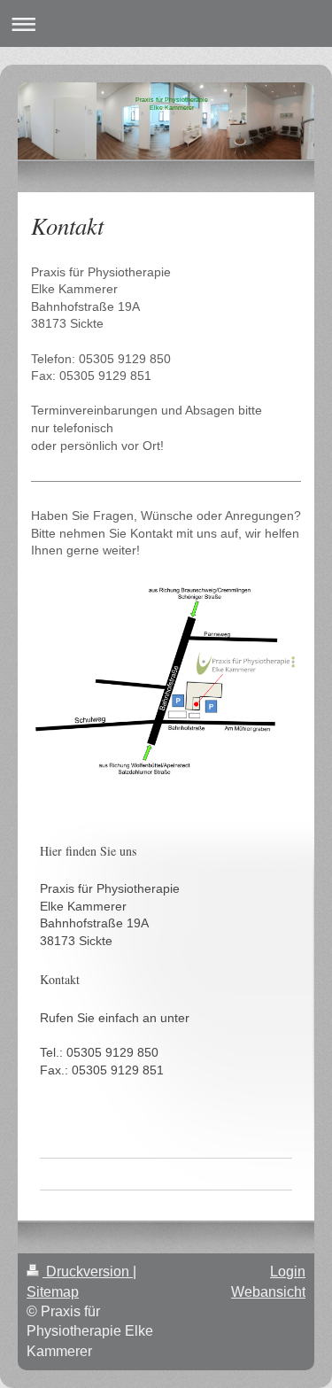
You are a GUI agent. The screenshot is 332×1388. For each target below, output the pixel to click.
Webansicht (268, 1291)
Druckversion (87, 1271)
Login (287, 1271)
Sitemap (53, 1291)
